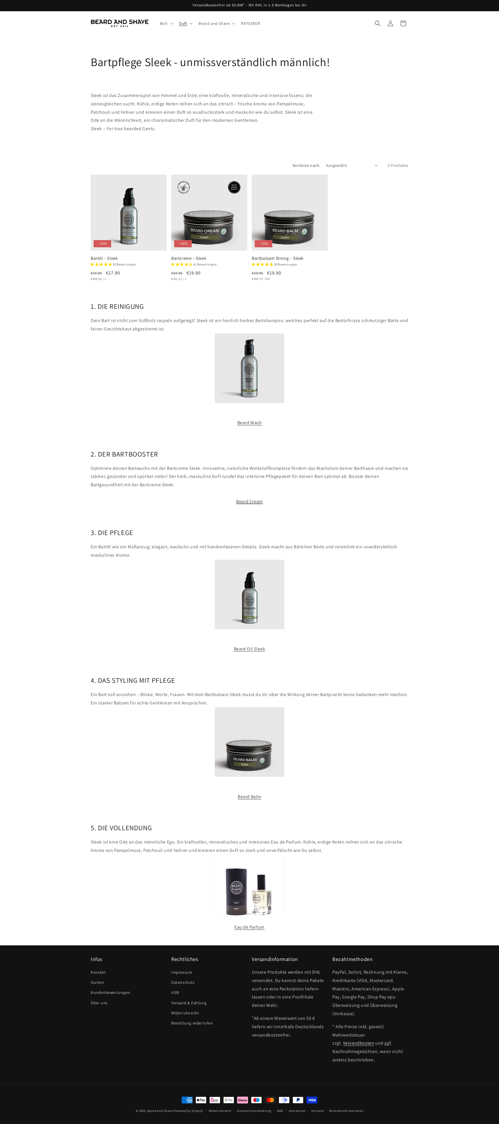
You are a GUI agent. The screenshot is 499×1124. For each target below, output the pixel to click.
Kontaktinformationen (346, 1111)
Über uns (99, 1002)
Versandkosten (358, 1043)
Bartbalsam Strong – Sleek (278, 258)
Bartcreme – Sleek (188, 258)
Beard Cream (249, 501)
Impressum (181, 972)
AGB (175, 992)
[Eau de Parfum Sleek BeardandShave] (249, 919)
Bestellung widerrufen (192, 1023)
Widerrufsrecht (185, 1012)
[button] (166, 23)
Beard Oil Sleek (249, 649)
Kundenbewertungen (110, 992)
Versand (317, 1111)
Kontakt (98, 972)
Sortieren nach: (306, 165)
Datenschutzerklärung (254, 1111)
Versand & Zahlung (188, 1002)
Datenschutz (183, 982)
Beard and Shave (160, 1111)
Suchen (98, 982)
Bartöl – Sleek (104, 258)
